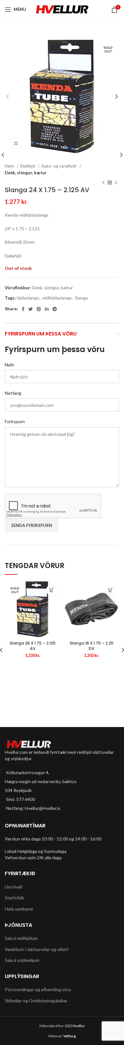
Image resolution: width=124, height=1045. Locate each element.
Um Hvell (13, 887)
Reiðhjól (28, 166)
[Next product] (116, 183)
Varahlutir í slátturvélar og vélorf (36, 949)
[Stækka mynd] (16, 143)
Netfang (13, 393)
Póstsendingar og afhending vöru (38, 989)
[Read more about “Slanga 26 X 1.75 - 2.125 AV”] (51, 590)
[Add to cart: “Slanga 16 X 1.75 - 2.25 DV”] (110, 590)
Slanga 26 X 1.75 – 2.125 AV (33, 646)
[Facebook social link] (23, 309)
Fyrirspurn (15, 421)
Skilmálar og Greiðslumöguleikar (36, 1000)
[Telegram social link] (55, 309)
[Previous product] (103, 183)
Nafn (9, 364)
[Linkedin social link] (47, 309)
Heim (10, 166)
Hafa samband (19, 909)
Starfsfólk (14, 897)
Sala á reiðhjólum (21, 938)
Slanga (81, 297)
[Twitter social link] (30, 309)
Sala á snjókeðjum (22, 960)
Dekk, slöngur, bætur (26, 172)
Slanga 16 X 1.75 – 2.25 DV (92, 646)
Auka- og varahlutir (59, 166)
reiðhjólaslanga (57, 297)
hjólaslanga (28, 297)
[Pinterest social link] (39, 309)
